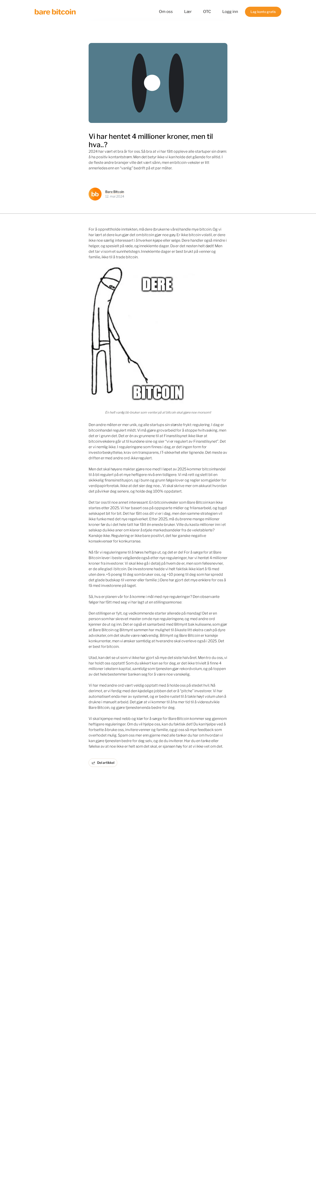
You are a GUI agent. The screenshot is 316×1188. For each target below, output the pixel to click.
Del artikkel (105, 763)
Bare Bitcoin (114, 192)
